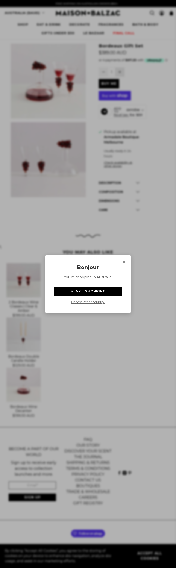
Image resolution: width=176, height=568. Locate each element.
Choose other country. (88, 302)
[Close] (124, 261)
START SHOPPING (88, 291)
